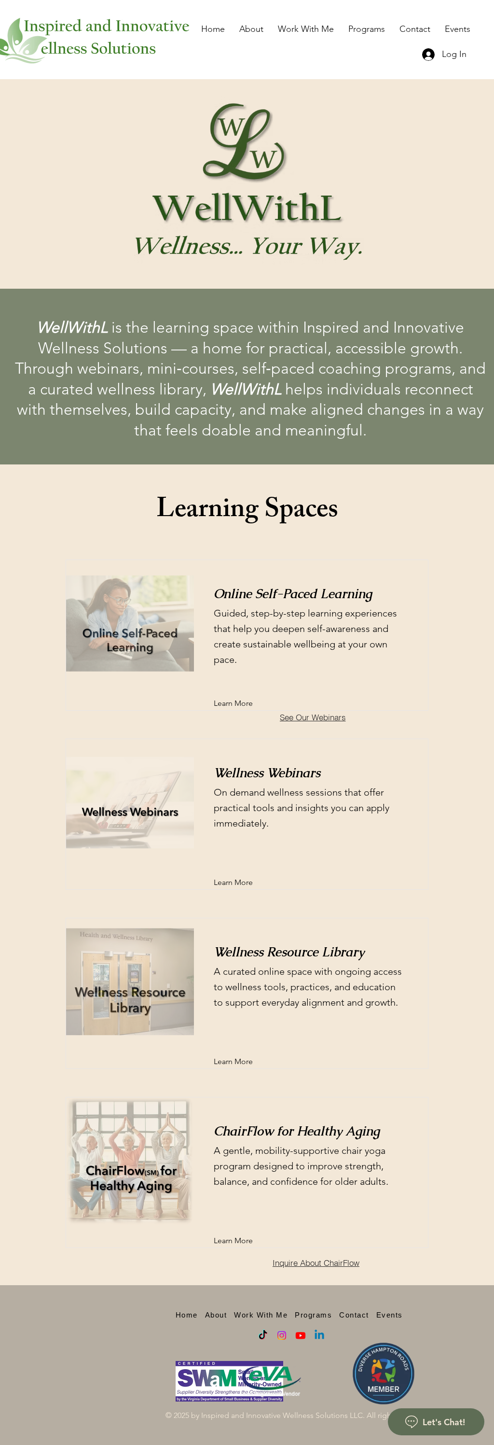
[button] (306, 29)
